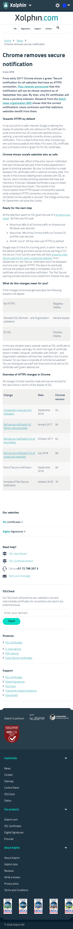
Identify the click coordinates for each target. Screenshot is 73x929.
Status (7, 800)
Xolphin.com (11, 819)
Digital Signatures (15, 681)
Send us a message (19, 576)
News (20, 40)
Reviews (9, 870)
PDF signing (12, 653)
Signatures (25, 28)
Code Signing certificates (18, 658)
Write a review (12, 877)
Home (7, 40)
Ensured (8, 839)
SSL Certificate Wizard (21, 561)
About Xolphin (12, 858)
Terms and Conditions (16, 890)
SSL (15, 28)
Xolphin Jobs (11, 864)
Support (37, 28)
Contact (48, 28)
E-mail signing (13, 649)
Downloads (11, 695)
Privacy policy (11, 883)
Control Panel (11, 787)
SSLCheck (10, 686)
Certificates (12, 522)
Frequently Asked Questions (21, 690)
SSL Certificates (13, 642)
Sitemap (8, 781)
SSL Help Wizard (18, 553)
